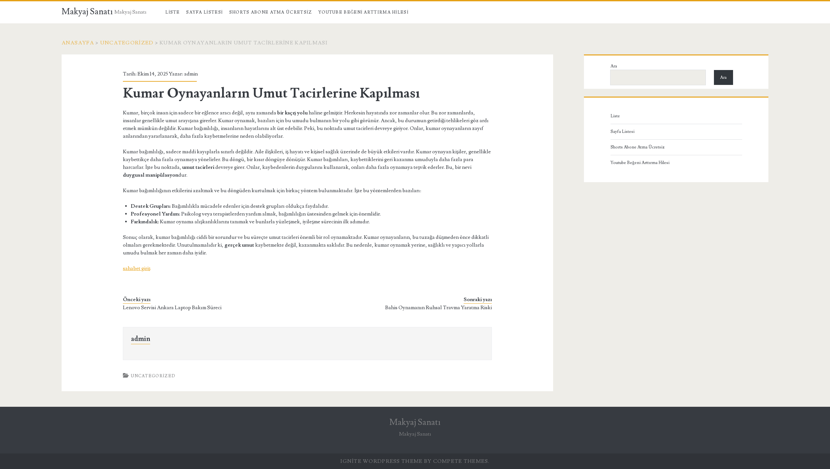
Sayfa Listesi (204, 12)
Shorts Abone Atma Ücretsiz (270, 12)
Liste (172, 12)
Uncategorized (127, 43)
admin (191, 74)
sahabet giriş (136, 268)
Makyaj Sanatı (87, 11)
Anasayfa (78, 43)
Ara (614, 66)
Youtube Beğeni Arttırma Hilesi (363, 12)
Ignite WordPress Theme (381, 461)
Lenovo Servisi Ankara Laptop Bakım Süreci (172, 307)
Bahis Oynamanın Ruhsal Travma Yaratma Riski (438, 307)
